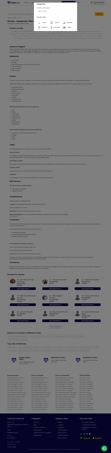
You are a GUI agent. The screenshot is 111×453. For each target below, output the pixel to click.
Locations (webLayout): (43, 8)
